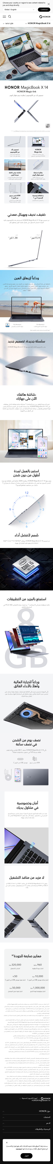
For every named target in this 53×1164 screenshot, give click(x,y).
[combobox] (39, 23)
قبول (26, 1155)
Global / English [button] (10, 10)
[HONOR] (43, 1098)
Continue (44, 10)
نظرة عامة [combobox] (9, 23)
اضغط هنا (19, 1149)
